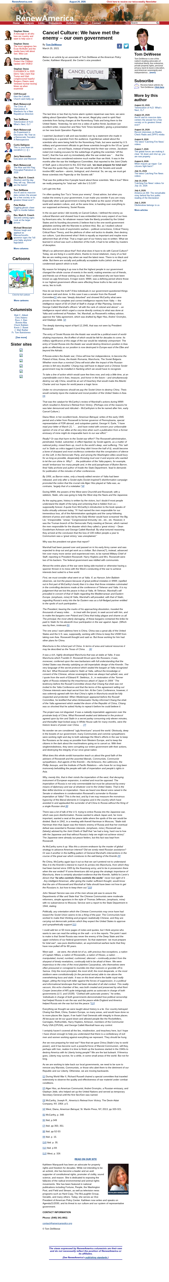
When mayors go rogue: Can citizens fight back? (148, 163)
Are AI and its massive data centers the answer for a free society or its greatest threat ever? (148, 120)
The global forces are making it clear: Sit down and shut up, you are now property (150, 153)
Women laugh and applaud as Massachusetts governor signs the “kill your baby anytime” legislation (24, 236)
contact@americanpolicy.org (57, 1223)
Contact (96, 23)
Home (16, 23)
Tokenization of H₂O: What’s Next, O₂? (148, 107)
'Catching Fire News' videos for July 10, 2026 (149, 183)
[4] (83, 486)
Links (41, 23)
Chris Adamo (21, 317)
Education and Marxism (25, 159)
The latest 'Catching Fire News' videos (149, 142)
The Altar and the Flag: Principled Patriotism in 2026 (25, 170)
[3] (44, 396)
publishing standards (96, 1257)
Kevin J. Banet (21, 327)
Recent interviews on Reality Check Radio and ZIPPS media (149, 132)
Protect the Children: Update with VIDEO (23, 62)
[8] (67, 806)
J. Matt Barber (21, 330)
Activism (71, 23)
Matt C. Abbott (21, 315)
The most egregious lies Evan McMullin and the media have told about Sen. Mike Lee (25, 50)
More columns (21, 248)
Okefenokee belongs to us (147, 204)
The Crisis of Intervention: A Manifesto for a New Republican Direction (23, 110)
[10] (90, 887)
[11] (74, 924)
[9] (119, 856)
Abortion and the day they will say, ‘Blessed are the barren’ (24, 182)
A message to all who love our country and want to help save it (24, 36)
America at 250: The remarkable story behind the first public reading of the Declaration (150, 194)
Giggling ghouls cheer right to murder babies (24, 208)
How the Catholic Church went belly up (24, 97)
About (84, 23)
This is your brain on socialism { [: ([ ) (23, 148)
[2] (64, 320)
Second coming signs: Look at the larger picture (24, 220)
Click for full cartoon (21, 295)
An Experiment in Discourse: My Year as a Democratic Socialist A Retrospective (24, 136)
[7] (84, 725)
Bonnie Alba (21, 322)
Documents (55, 23)
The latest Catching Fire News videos (149, 173)
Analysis (29, 23)
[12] (93, 1003)
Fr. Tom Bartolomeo (21, 332)
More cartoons (21, 300)
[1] (55, 297)
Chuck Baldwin (21, 325)
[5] (68, 625)
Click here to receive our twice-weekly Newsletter (131, 1)
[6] (90, 649)
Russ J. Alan (21, 320)
